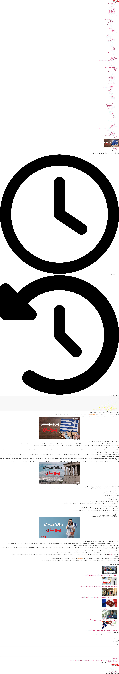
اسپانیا (114, 54)
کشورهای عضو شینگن (114, 401)
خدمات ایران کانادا (114, 58)
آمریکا (114, 49)
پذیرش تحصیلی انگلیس (111, 12)
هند (114, 56)
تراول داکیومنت (112, 66)
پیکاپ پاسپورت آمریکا (111, 133)
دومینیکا (114, 51)
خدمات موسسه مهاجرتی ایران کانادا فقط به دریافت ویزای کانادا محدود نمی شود (104, 410)
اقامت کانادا (113, 16)
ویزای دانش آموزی (109, 35)
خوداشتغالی (111, 21)
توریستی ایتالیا (109, 41)
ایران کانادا (110, 554)
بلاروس (114, 48)
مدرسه (112, 4)
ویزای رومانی (111, 42)
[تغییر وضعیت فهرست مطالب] (118, 398)
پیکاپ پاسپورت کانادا (112, 63)
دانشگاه (112, 6)
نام (118, 636)
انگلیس (114, 47)
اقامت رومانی (113, 29)
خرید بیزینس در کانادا (110, 24)
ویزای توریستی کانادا (110, 38)
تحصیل (116, 2)
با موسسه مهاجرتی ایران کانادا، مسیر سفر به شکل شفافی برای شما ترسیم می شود (104, 409)
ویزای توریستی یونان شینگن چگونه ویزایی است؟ (110, 400)
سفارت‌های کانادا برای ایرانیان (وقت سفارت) (106, 60)
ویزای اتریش (111, 43)
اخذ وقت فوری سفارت (111, 62)
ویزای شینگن (117, 445)
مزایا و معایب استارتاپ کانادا (107, 19)
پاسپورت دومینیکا (110, 52)
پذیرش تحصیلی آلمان (112, 11)
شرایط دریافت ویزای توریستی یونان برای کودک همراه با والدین (108, 407)
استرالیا (114, 53)
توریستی (112, 50)
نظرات (116, 149)
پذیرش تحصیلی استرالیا (111, 13)
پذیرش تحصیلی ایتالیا (112, 7)
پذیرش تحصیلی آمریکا (111, 10)
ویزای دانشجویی (109, 105)
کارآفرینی (111, 20)
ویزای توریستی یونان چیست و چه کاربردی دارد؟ (110, 399)
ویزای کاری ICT (110, 22)
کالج (112, 5)
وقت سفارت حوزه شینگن (111, 61)
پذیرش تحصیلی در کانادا (111, 3)
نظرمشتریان (115, 68)
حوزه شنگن (113, 39)
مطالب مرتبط (115, 148)
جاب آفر (112, 26)
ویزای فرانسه (111, 44)
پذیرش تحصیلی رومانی (111, 9)
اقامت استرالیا (113, 30)
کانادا (114, 33)
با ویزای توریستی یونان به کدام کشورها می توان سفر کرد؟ (109, 408)
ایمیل (118, 640)
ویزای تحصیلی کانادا (110, 34)
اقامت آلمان (113, 31)
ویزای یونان (111, 114)
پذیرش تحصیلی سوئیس (111, 14)
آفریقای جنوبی (113, 57)
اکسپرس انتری (111, 28)
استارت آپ (111, 86)
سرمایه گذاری (111, 23)
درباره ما (115, 69)
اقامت (116, 15)
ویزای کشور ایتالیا (110, 40)
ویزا (116, 32)
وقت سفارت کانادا (112, 59)
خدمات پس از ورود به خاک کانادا (110, 67)
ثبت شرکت (111, 25)
